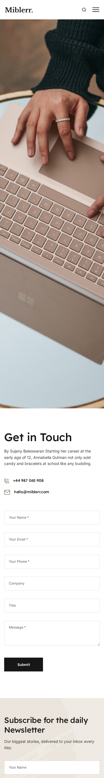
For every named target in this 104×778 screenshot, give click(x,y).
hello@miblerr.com (31, 491)
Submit (23, 664)
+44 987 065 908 (28, 480)
